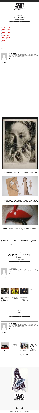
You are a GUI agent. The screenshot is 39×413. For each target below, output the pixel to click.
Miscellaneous (19, 15)
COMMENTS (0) (12, 21)
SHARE (17, 21)
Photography (16, 198)
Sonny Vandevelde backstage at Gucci (34, 241)
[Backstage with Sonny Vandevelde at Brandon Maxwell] (15, 291)
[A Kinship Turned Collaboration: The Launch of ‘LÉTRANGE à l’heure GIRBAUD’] (24, 291)
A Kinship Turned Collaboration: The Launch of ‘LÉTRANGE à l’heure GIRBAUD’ (24, 298)
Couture (9, 197)
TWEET (21, 21)
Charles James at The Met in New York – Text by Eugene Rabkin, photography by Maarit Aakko (33, 347)
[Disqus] (19, 78)
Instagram (28, 197)
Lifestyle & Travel (34, 197)
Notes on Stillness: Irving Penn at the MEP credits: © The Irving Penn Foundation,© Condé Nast (20, 229)
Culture (13, 197)
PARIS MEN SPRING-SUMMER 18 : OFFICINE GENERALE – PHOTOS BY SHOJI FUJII (5, 299)
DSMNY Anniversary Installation (32, 290)
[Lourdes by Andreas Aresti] (5, 345)
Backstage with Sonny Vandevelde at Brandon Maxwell (15, 297)
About (19, 404)
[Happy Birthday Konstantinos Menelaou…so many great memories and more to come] (24, 345)
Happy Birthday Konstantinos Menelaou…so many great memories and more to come (24, 353)
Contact (22, 404)
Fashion (16, 197)
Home (16, 404)
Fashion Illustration (22, 197)
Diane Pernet (22, 19)
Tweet (25, 198)
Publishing (22, 198)
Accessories (5, 197)
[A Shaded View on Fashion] (19, 6)
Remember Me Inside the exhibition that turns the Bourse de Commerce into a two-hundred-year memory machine (20, 173)
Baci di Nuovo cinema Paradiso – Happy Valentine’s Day (14, 242)
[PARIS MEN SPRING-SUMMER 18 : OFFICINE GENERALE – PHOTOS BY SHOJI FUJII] (5, 291)
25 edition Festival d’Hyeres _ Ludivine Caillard (5, 241)
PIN (24, 21)
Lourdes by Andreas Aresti (5, 351)
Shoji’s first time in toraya (24, 241)
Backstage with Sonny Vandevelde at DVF (14, 345)
